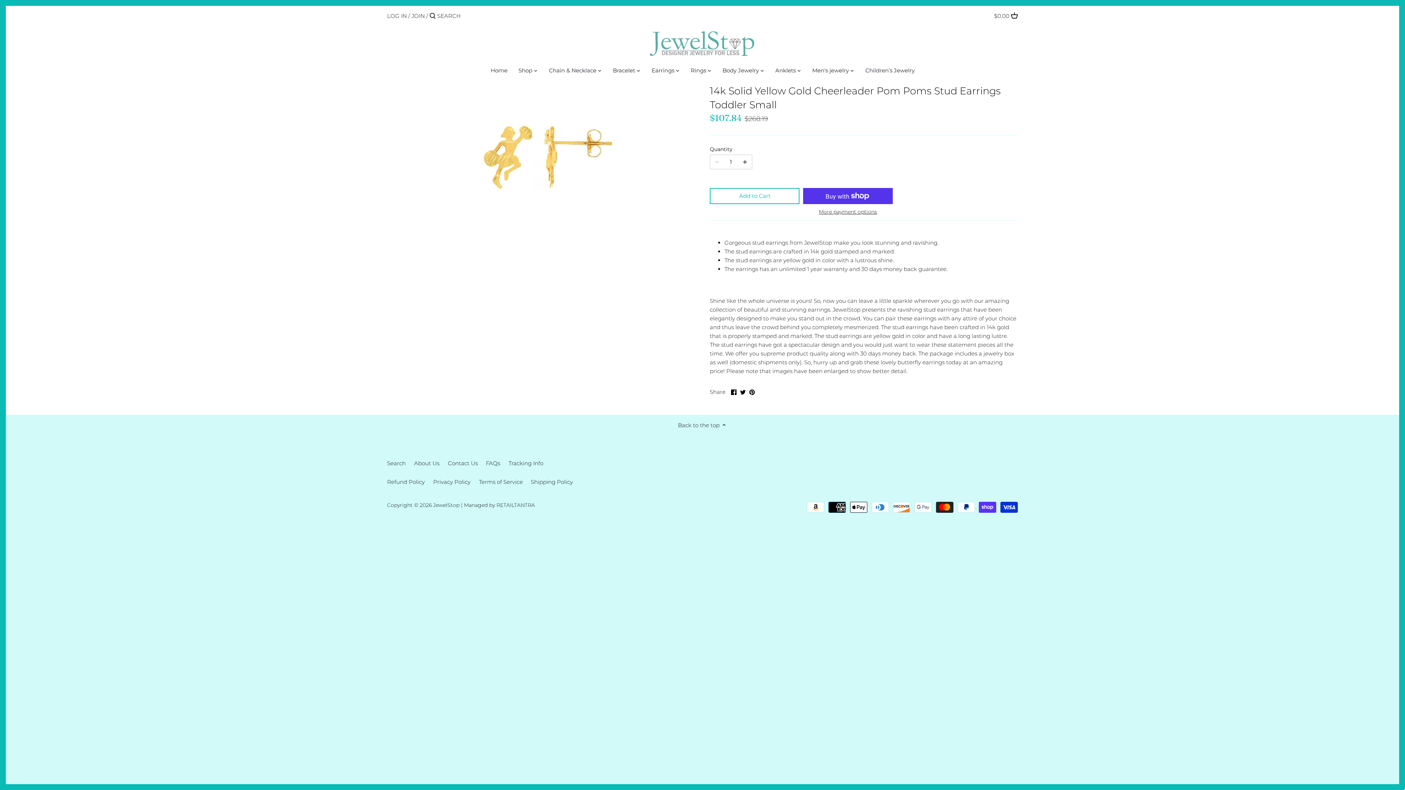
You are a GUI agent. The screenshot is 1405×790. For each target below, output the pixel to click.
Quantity (721, 149)
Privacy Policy (452, 481)
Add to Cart (755, 195)
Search (396, 463)
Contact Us (463, 463)
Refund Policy (406, 481)
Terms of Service (501, 481)
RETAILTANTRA (516, 505)
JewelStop (446, 505)
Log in (397, 15)
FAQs (493, 463)
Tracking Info (526, 463)
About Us (426, 463)
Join (418, 15)
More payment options (848, 212)
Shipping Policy (552, 481)
